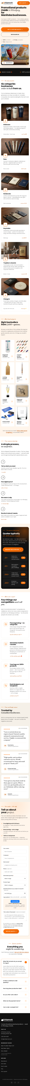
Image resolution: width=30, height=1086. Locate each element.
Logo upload (14, 897)
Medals (5, 274)
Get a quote (4, 1071)
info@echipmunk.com (6, 1039)
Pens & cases (6, 168)
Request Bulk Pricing (13, 549)
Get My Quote (11, 931)
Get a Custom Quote (15, 29)
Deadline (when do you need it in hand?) (13, 889)
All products (4, 1061)
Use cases (3, 1063)
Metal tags (5, 237)
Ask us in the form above (22, 952)
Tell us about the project (14, 912)
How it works (4, 1066)
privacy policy (20, 923)
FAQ (2, 1069)
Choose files (15, 901)
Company (6, 855)
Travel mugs (12, 134)
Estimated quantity (8, 875)
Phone (7, 868)
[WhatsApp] (18, 1082)
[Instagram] (11, 1082)
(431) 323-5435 (5, 1036)
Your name (6, 848)
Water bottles (6, 134)
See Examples (15, 34)
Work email (6, 862)
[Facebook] (15, 1082)
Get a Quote (23, 3)
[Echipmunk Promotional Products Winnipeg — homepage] (7, 3)
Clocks (8, 274)
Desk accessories (7, 203)
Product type (7, 882)
